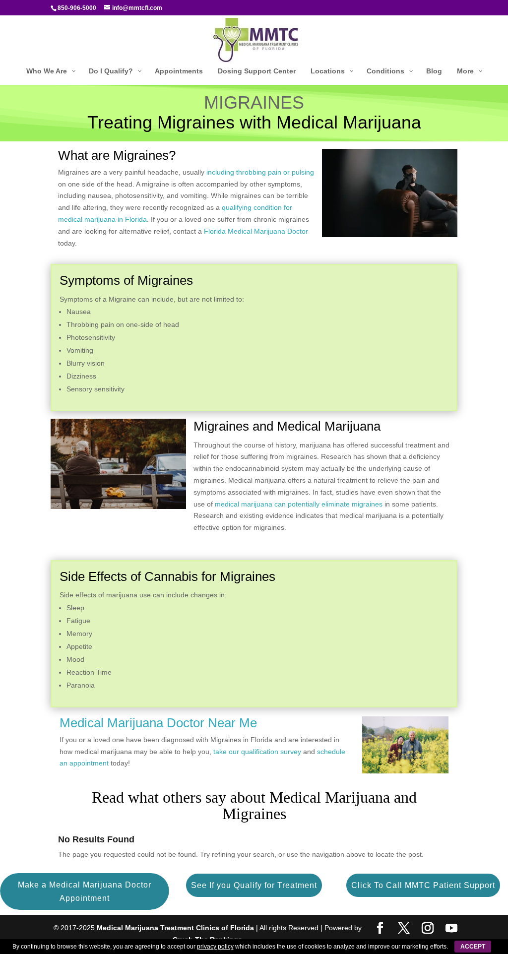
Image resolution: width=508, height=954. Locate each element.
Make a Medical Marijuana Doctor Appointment (84, 891)
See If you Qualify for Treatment (254, 885)
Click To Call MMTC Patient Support (423, 885)
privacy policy (215, 946)
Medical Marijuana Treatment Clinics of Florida (175, 928)
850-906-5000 (77, 7)
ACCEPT (472, 946)
